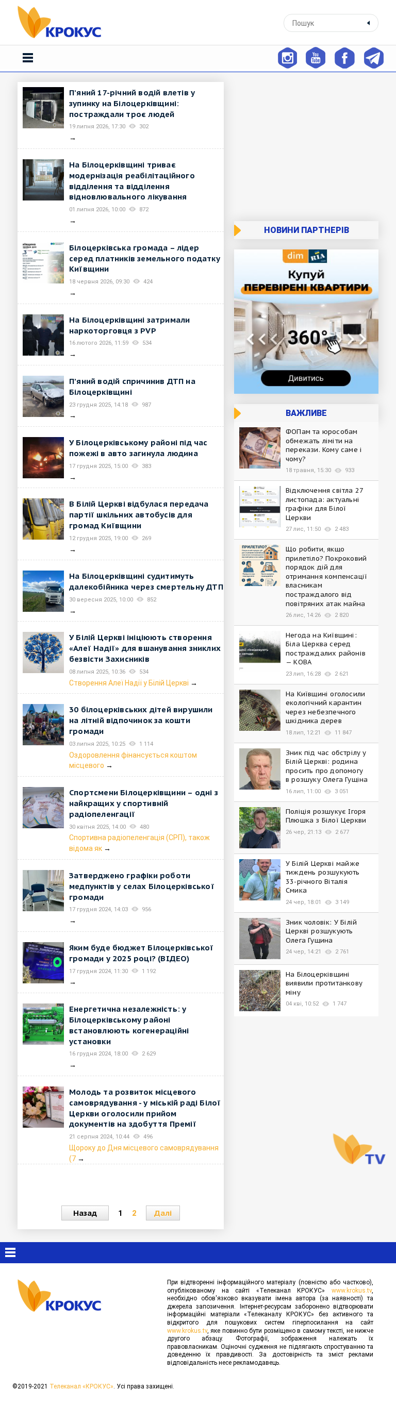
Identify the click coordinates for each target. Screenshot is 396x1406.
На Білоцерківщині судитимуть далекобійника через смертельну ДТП (146, 581)
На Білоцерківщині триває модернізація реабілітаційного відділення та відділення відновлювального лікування (132, 181)
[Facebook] (344, 57)
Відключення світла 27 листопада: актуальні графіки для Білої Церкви (324, 504)
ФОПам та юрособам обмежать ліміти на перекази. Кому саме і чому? (324, 445)
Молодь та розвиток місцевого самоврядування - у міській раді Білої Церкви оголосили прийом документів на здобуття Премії (145, 1108)
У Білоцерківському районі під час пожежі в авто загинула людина (138, 448)
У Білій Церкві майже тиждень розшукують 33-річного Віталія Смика (323, 877)
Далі (163, 1213)
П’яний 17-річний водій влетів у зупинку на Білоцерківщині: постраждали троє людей (132, 103)
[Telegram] (373, 57)
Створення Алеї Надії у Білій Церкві (129, 683)
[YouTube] (315, 57)
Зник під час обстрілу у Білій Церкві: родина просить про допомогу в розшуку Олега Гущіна (327, 766)
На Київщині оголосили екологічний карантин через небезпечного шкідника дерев (325, 708)
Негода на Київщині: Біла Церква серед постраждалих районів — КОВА (326, 649)
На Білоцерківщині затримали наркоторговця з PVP (129, 325)
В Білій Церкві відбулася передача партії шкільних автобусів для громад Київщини (139, 514)
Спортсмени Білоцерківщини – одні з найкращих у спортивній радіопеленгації (143, 803)
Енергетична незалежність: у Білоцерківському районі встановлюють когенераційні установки (129, 1025)
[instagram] (287, 57)
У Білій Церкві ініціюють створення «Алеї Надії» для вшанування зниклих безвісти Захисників (145, 648)
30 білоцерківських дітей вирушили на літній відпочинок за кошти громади (141, 720)
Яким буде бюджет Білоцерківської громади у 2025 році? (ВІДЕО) (141, 953)
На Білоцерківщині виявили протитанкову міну (324, 983)
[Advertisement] (306, 146)
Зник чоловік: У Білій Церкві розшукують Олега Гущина (321, 931)
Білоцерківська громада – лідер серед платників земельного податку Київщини (144, 258)
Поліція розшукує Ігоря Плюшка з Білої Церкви (326, 816)
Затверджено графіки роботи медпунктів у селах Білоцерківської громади (141, 886)
